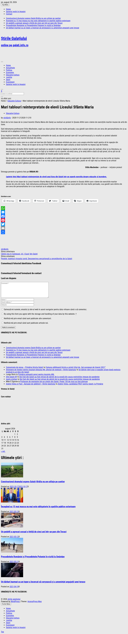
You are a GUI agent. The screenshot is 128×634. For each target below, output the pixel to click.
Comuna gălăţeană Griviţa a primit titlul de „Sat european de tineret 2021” (76, 367)
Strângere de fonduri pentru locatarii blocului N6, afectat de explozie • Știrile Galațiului (41, 369)
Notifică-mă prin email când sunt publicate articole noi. (26, 323)
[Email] (64, 228)
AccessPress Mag (35, 601)
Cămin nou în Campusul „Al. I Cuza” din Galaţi (19, 254)
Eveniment (10, 82)
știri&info (7, 118)
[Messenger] (64, 212)
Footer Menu (6, 604)
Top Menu (5, 5)
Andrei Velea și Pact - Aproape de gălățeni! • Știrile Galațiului (30, 384)
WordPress (15, 601)
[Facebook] (64, 216)
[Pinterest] (64, 220)
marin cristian (11, 379)
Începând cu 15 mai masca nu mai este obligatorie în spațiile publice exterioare (38, 20)
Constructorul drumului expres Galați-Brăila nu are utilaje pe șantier (33, 18)
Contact (9, 14)
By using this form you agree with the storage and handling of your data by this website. (40, 314)
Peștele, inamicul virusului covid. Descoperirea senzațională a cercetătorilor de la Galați (36, 258)
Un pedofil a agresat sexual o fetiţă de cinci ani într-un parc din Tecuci (34, 23)
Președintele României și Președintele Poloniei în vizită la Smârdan (33, 25)
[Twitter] (64, 224)
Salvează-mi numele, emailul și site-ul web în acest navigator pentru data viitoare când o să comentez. (45, 309)
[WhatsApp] (64, 208)
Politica (9, 70)
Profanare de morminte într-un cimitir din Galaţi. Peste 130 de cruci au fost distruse (54, 381)
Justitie (9, 77)
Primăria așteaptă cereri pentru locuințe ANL (36, 374)
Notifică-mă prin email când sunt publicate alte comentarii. (28, 318)
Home (8, 9)
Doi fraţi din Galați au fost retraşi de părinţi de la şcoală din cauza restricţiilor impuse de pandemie (59, 377)
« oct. (3, 451)
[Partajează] (64, 232)
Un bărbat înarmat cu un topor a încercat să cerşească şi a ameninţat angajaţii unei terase (42, 28)
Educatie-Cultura (12, 75)
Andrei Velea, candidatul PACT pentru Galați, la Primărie (80, 384)
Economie (10, 72)
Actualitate (10, 68)
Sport (8, 79)
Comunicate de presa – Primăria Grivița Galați (24, 367)
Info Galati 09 (11, 377)
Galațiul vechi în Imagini (16, 11)
